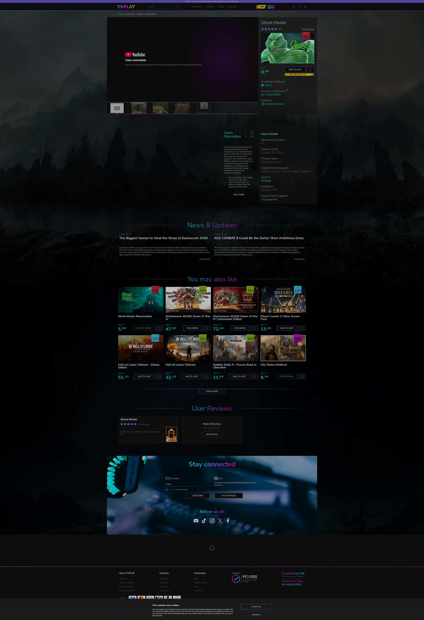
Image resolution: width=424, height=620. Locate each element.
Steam (268, 85)
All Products (164, 579)
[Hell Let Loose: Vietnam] (188, 348)
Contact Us (198, 591)
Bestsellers (164, 583)
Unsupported (269, 199)
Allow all (256, 607)
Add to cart (295, 69)
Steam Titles (164, 591)
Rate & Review (308, 29)
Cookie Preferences (126, 591)
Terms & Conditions (181, 490)
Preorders (163, 587)
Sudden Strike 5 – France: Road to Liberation (234, 366)
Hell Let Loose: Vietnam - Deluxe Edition (138, 366)
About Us (123, 579)
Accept (179, 490)
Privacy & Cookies (126, 587)
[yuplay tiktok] (204, 520)
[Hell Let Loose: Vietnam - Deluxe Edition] (140, 348)
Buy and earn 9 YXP (298, 74)
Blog (196, 579)
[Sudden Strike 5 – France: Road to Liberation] (235, 348)
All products (130, 14)
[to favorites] (310, 69)
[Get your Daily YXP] (271, 7)
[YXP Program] (261, 7)
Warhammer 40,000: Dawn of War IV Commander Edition (235, 317)
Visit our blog (228, 495)
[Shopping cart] (299, 6)
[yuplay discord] (196, 520)
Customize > (256, 615)
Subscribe (197, 495)
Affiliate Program (200, 583)
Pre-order (192, 328)
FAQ (195, 587)
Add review (212, 434)
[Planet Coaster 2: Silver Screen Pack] (283, 300)
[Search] (178, 6)
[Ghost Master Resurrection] (140, 300)
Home (120, 14)
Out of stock (144, 328)
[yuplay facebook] (228, 520)
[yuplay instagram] (212, 520)
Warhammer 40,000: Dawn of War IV (188, 317)
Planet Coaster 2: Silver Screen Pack (280, 317)
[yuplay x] (220, 520)
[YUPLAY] (126, 6)
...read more (204, 259)
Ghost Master (128, 419)
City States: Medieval (274, 365)
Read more (238, 194)
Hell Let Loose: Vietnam (181, 365)
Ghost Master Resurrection (135, 316)
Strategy (140, 14)
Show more (212, 391)
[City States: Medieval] (283, 348)
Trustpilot (236, 573)
